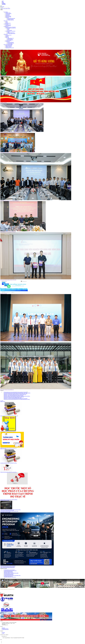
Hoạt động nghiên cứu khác (11, 33)
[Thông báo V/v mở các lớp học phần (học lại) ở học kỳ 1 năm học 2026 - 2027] (12, 447)
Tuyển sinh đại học (8, 24)
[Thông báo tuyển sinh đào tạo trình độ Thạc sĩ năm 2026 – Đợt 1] (6, 471)
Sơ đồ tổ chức (8, 15)
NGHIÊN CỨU (6, 26)
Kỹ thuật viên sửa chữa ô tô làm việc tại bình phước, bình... (12, 575)
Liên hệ (3, 633)
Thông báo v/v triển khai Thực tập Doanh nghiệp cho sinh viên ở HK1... (10, 509)
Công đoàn (7, 17)
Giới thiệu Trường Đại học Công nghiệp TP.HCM (7, 589)
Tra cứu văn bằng (9, 43)
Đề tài (8, 29)
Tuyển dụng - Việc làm (3, 568)
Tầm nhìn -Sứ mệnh (8, 13)
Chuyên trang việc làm (5, 629)
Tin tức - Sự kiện (2, 401)
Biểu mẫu (7, 36)
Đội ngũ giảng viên (8, 16)
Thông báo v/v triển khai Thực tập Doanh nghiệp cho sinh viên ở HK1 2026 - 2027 (15, 393)
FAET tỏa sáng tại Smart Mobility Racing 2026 (7, 510)
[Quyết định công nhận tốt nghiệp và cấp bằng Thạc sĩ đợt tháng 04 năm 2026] (11, 462)
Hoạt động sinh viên (8, 40)
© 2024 (1, 637)
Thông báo (7, 35)
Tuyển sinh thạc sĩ (8, 25)
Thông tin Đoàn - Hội (10, 38)
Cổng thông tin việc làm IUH (10, 47)
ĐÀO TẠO (5, 20)
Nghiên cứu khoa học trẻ (10, 32)
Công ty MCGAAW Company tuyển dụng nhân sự (7, 566)
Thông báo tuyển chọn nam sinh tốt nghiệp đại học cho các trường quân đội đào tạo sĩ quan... (17, 399)
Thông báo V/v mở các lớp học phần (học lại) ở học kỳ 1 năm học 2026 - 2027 (15, 394)
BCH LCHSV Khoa (10, 39)
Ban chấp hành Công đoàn (11, 18)
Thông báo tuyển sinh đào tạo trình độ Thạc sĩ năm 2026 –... (8, 472)
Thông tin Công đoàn (10, 19)
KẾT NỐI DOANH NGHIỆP (8, 44)
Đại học (7, 22)
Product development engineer (8, 571)
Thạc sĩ (7, 21)
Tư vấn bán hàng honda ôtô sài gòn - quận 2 (10, 570)
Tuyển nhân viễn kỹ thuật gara (8, 576)
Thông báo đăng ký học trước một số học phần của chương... (8, 499)
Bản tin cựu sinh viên (10, 42)
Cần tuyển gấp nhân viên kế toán (8, 573)
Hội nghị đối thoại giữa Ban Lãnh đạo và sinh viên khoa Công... (9, 511)
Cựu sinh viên (8, 41)
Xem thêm (1, 400)
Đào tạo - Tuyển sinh (3, 448)
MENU (1, 9)
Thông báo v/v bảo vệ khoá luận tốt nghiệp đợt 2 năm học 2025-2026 (13, 395)
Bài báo (8, 28)
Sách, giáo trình (9, 30)
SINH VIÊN (5, 34)
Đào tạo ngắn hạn (8, 23)
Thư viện (3, 632)
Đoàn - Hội (7, 37)
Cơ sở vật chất (8, 14)
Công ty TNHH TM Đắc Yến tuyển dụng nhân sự (7, 567)
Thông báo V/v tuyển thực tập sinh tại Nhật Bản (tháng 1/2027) (13, 397)
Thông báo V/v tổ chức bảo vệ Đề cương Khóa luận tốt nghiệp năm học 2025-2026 (15, 398)
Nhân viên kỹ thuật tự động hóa (8, 572)
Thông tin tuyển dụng (9, 46)
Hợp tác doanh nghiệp (9, 45)
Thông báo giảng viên (5, 628)
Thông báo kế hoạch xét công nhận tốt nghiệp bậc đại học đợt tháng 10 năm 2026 (15, 392)
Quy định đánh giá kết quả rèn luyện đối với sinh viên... (8, 431)
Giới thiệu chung (8, 12)
